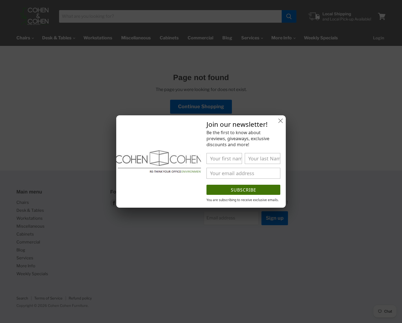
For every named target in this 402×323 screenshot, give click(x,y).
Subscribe (243, 190)
